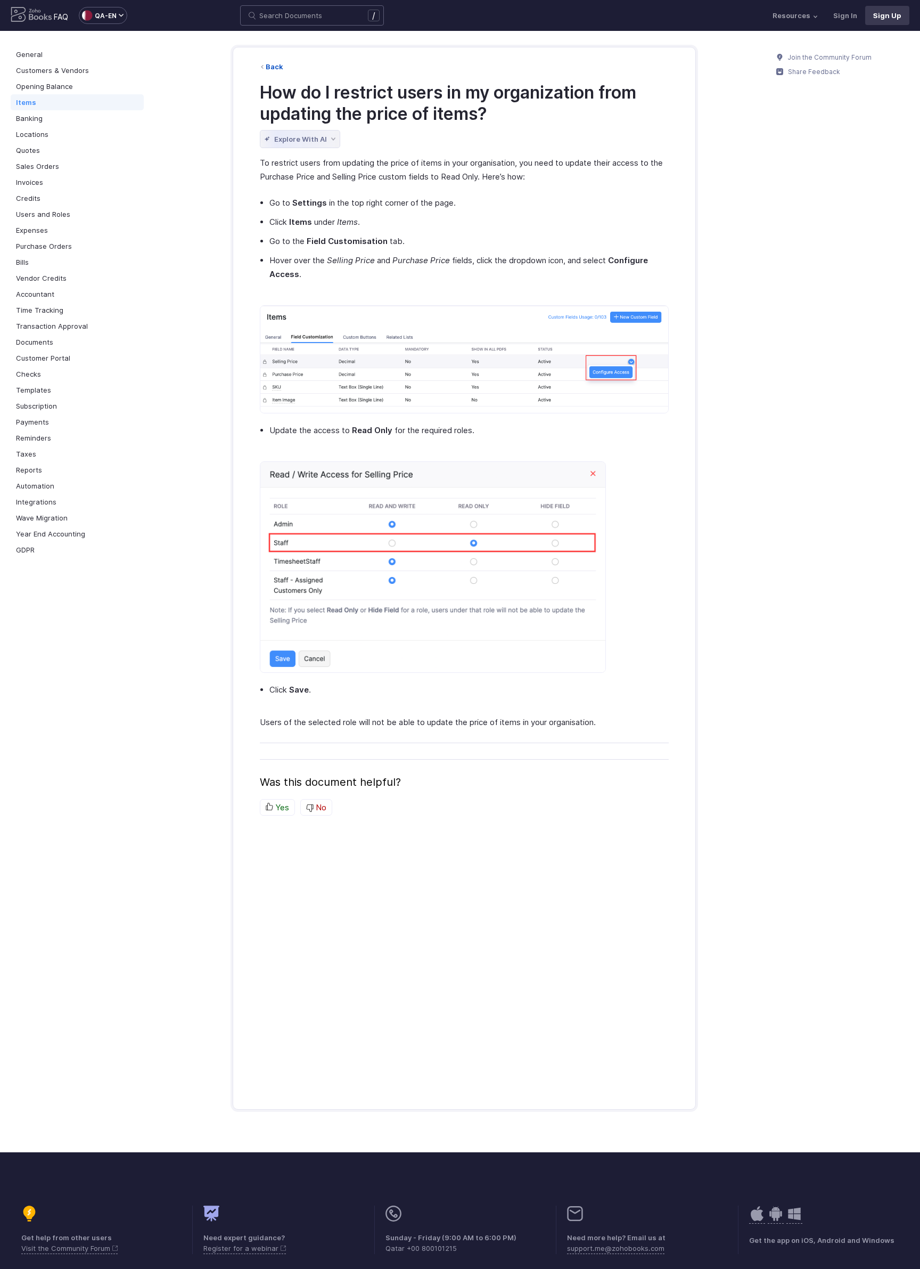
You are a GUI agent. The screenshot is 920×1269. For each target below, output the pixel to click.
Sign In (845, 15)
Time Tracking (39, 310)
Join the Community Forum (829, 57)
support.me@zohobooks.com (615, 1248)
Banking (29, 118)
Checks (28, 374)
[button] (97, 15)
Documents (34, 342)
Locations (32, 134)
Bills (22, 262)
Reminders (33, 438)
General (29, 54)
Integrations (36, 502)
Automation (35, 486)
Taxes (26, 454)
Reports (29, 470)
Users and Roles (43, 214)
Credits (28, 198)
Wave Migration (42, 518)
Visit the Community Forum (66, 1248)
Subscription (36, 406)
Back (274, 66)
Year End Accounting (50, 534)
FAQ (61, 16)
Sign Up (887, 15)
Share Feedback (813, 72)
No (320, 807)
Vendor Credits (41, 278)
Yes (281, 807)
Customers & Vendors (52, 70)
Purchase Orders (44, 246)
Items (26, 102)
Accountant (35, 294)
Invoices (29, 182)
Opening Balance (44, 86)
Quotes (28, 150)
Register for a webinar (242, 1248)
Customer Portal (43, 358)
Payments (32, 422)
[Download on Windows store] (794, 1219)
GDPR (25, 550)
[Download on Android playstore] (757, 1219)
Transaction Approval (52, 326)
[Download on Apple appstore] (776, 1219)
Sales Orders (37, 166)
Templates (33, 390)
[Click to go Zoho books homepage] (31, 15)
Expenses (32, 230)
